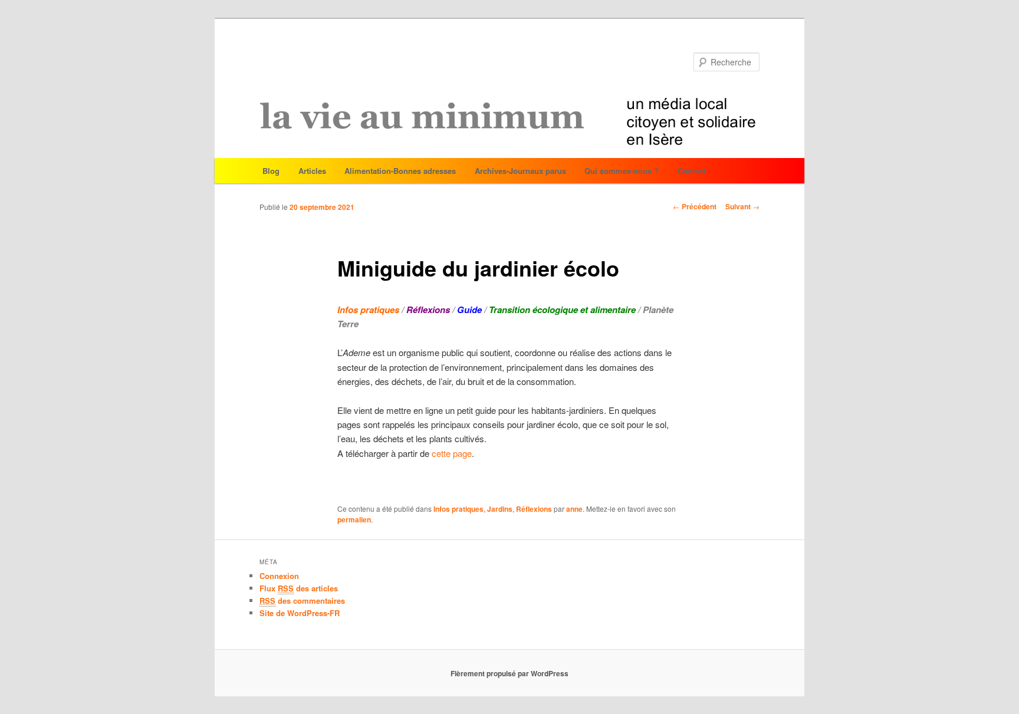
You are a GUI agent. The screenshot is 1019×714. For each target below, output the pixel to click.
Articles (312, 170)
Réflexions (534, 509)
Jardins (499, 509)
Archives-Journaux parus (520, 170)
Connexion (279, 575)
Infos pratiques (458, 509)
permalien (354, 519)
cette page (452, 453)
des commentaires (302, 600)
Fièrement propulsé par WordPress (509, 673)
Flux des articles (298, 588)
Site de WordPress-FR (299, 612)
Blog (271, 170)
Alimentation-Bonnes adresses (400, 170)
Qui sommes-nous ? (621, 170)
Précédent (694, 206)
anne (574, 509)
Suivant (742, 206)
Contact (691, 170)
